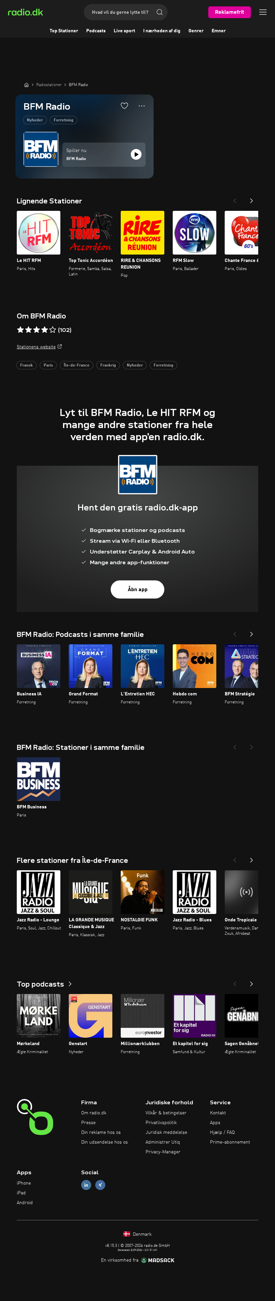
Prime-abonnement (230, 1142)
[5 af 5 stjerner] (53, 330)
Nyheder (35, 120)
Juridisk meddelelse (166, 1132)
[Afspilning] (136, 154)
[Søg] (160, 12)
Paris (48, 365)
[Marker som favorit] (124, 105)
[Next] (251, 198)
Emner (219, 31)
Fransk (26, 365)
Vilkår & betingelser (166, 1113)
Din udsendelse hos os (104, 1142)
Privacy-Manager (163, 1152)
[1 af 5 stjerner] (20, 330)
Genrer (196, 31)
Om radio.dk (93, 1113)
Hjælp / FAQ (222, 1132)
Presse (88, 1122)
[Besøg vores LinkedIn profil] (86, 1185)
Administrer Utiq (163, 1142)
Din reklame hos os (101, 1132)
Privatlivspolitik (161, 1122)
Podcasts (96, 31)
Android (25, 1202)
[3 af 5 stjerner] (37, 330)
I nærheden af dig (161, 31)
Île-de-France (77, 365)
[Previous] (234, 198)
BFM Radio (76, 159)
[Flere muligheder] (142, 106)
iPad (21, 1193)
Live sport (124, 31)
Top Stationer (64, 31)
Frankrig (108, 365)
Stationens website (36, 347)
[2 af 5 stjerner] (28, 330)
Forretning (63, 120)
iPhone (24, 1183)
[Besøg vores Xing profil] (100, 1185)
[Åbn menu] (263, 12)
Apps (215, 1122)
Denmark (141, 1234)
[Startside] (26, 84)
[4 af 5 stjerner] (45, 330)
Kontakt (218, 1113)
